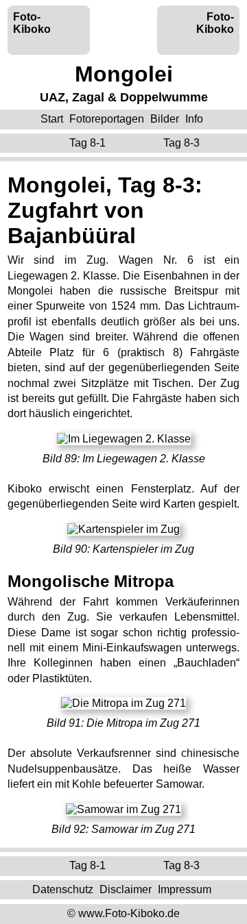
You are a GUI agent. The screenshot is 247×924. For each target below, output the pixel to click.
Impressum (184, 889)
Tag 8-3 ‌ (182, 143)
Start (51, 119)
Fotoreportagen (106, 119)
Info (194, 119)
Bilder (164, 119)
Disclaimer (125, 889)
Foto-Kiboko (32, 23)
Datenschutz (62, 889)
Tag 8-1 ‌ (88, 143)
